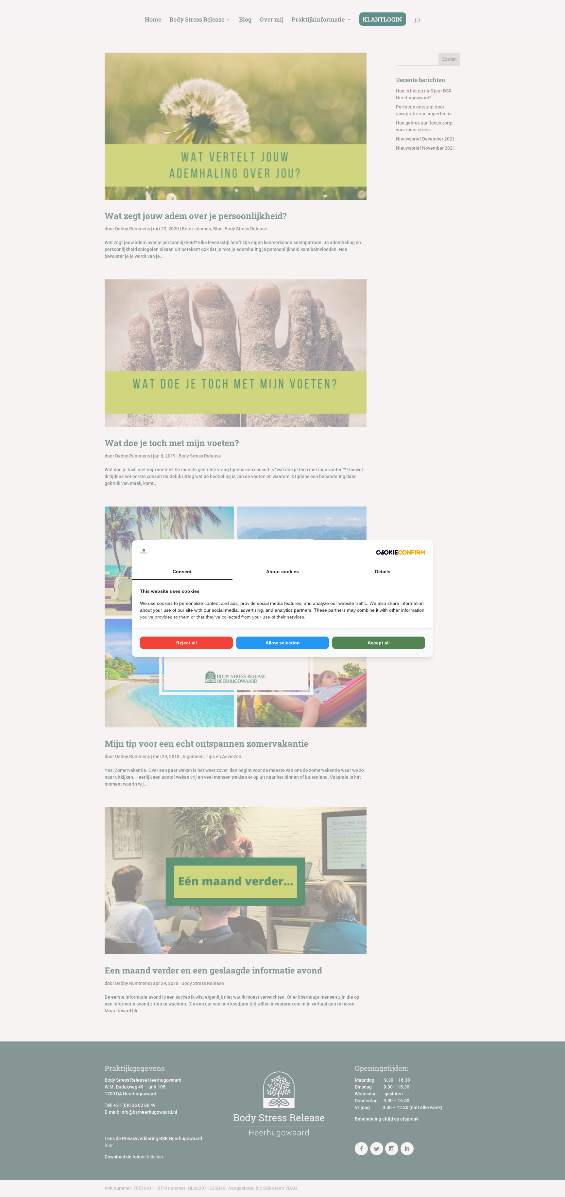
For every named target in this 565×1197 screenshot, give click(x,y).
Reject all (186, 642)
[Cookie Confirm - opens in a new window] (400, 552)
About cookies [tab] (282, 571)
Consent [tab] (182, 571)
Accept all (379, 642)
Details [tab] (382, 571)
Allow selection (282, 642)
